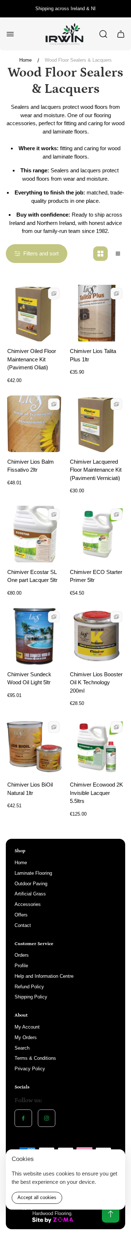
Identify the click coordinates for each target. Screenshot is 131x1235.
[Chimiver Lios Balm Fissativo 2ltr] (34, 423)
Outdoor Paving (31, 883)
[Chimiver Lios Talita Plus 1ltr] (96, 313)
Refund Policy (29, 986)
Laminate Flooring (33, 873)
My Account (27, 1027)
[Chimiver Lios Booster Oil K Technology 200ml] (96, 636)
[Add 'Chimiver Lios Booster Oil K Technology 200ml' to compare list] (116, 617)
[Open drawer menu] (10, 34)
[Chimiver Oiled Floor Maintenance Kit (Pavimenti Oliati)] (34, 313)
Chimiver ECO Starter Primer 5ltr (96, 576)
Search (22, 1048)
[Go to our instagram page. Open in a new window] (46, 1118)
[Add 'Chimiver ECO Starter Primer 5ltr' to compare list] (116, 514)
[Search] (103, 34)
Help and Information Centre (44, 976)
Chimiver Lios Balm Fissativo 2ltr (30, 466)
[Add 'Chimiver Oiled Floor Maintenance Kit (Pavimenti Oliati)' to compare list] (54, 293)
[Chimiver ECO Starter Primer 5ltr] (96, 534)
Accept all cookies (36, 1197)
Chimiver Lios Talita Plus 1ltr (93, 355)
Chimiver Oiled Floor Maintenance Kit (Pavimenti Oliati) (31, 359)
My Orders (26, 1037)
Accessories (28, 904)
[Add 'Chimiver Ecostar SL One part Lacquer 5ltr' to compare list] (54, 514)
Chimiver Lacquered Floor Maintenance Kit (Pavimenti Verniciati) (96, 470)
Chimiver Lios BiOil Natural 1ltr (30, 788)
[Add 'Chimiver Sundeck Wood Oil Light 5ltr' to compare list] (54, 617)
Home (25, 60)
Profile (21, 965)
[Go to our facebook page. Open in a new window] (23, 1118)
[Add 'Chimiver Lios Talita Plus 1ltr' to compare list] (116, 293)
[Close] (115, 1159)
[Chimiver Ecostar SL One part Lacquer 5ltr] (34, 534)
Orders (22, 955)
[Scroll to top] (110, 1214)
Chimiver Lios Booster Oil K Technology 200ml (96, 682)
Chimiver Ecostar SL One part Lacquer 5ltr (32, 576)
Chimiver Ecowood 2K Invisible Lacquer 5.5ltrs (96, 792)
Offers (21, 915)
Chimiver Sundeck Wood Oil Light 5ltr (29, 678)
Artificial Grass (30, 893)
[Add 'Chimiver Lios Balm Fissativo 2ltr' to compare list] (54, 404)
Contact (23, 925)
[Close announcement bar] (120, 8)
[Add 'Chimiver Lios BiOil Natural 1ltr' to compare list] (54, 727)
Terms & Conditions (35, 1058)
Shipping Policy (31, 997)
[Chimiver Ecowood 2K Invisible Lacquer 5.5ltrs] (96, 746)
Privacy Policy (30, 1068)
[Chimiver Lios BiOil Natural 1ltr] (34, 746)
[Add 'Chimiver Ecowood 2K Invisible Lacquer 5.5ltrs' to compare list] (116, 727)
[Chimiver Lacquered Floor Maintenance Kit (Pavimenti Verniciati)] (96, 423)
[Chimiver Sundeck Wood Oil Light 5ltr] (34, 636)
